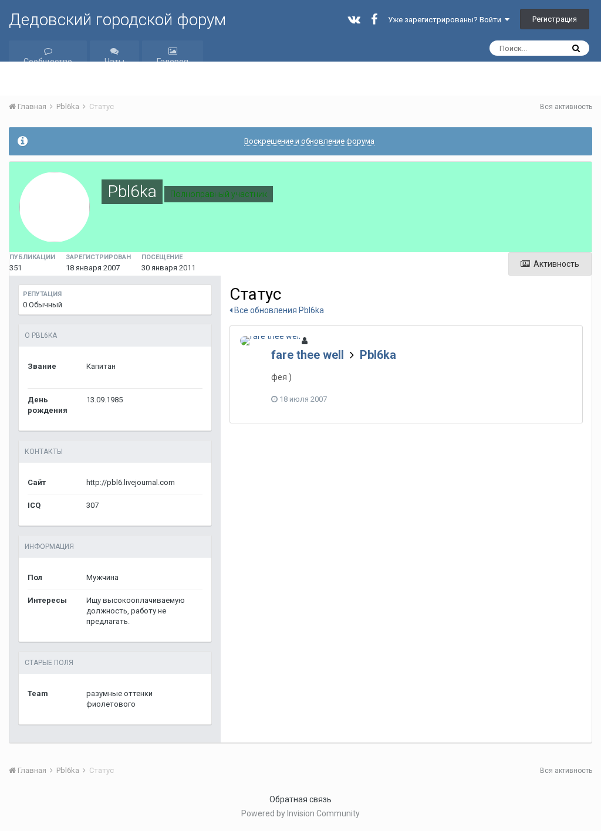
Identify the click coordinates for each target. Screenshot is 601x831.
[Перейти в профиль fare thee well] (270, 340)
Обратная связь (300, 799)
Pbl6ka (378, 355)
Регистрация (554, 19)
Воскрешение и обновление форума (309, 141)
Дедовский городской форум (117, 19)
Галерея (172, 61)
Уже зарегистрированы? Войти (446, 19)
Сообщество (47, 61)
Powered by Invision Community (300, 813)
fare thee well (307, 355)
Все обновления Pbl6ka (278, 310)
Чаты (114, 61)
